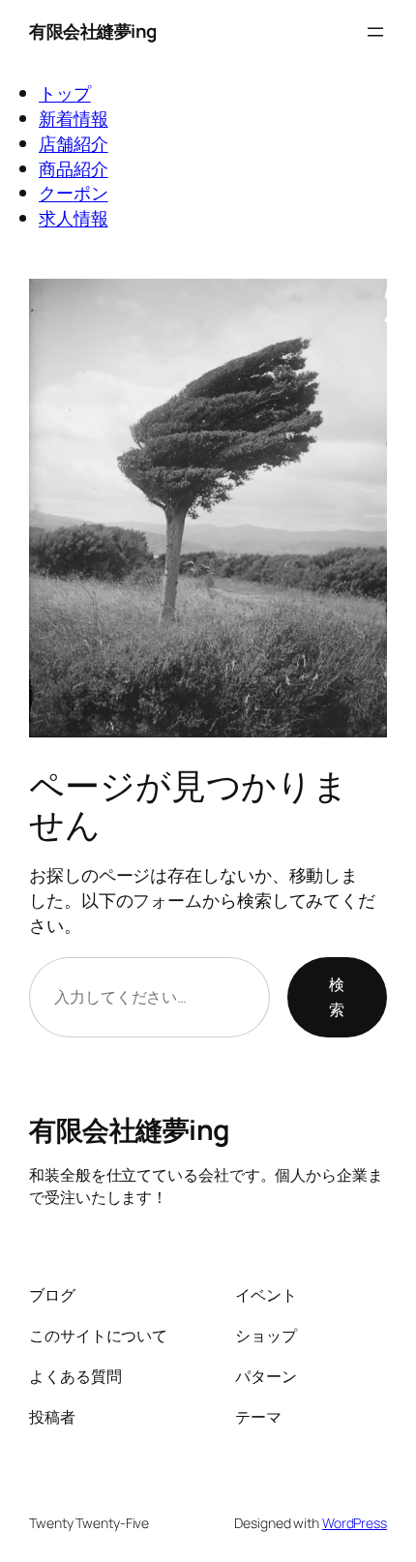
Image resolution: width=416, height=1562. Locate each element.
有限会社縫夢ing (93, 31)
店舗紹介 (73, 143)
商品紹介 (73, 168)
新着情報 (73, 118)
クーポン (73, 192)
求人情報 (73, 217)
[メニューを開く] (375, 32)
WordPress (354, 1523)
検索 (336, 997)
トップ (65, 92)
